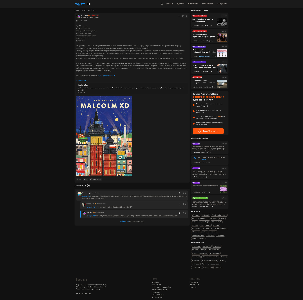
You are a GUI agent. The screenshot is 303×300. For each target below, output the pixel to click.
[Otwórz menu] (178, 16)
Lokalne (202, 238)
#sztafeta (196, 267)
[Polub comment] (185, 193)
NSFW (194, 238)
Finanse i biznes (198, 235)
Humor (194, 222)
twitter (193, 287)
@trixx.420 (86, 196)
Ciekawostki (213, 218)
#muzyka (196, 257)
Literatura (196, 232)
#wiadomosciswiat (209, 260)
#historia (195, 260)
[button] (104, 136)
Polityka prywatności (161, 287)
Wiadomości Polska (219, 215)
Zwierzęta (210, 235)
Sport (222, 218)
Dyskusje (180, 4)
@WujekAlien (91, 216)
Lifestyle (216, 225)
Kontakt (155, 282)
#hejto (222, 260)
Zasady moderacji (159, 290)
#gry (203, 264)
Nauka (208, 225)
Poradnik (156, 292)
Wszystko (195, 215)
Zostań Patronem (210, 131)
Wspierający (157, 297)
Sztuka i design (220, 228)
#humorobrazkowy (199, 253)
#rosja (203, 250)
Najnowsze (193, 4)
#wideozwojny (213, 264)
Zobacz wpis (202, 159)
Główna (169, 4)
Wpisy (83, 10)
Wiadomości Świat (199, 218)
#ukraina (217, 246)
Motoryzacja (207, 228)
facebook (194, 282)
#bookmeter (81, 81)
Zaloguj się (222, 4)
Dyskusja (91, 10)
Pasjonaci (220, 235)
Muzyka (195, 225)
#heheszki (196, 246)
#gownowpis (215, 253)
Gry (202, 225)
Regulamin (156, 285)
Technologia (204, 222)
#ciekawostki (214, 250)
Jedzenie (213, 232)
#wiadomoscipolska (210, 257)
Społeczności (207, 4)
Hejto (77, 10)
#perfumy (218, 267)
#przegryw (207, 267)
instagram (194, 285)
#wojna (195, 250)
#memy (224, 257)
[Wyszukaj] (162, 4)
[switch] (88, 4)
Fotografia (196, 228)
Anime (204, 232)
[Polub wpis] (186, 16)
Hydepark (205, 215)
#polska (195, 264)
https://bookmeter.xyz (106, 76)
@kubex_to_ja (92, 207)
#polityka (207, 246)
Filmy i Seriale (217, 222)
